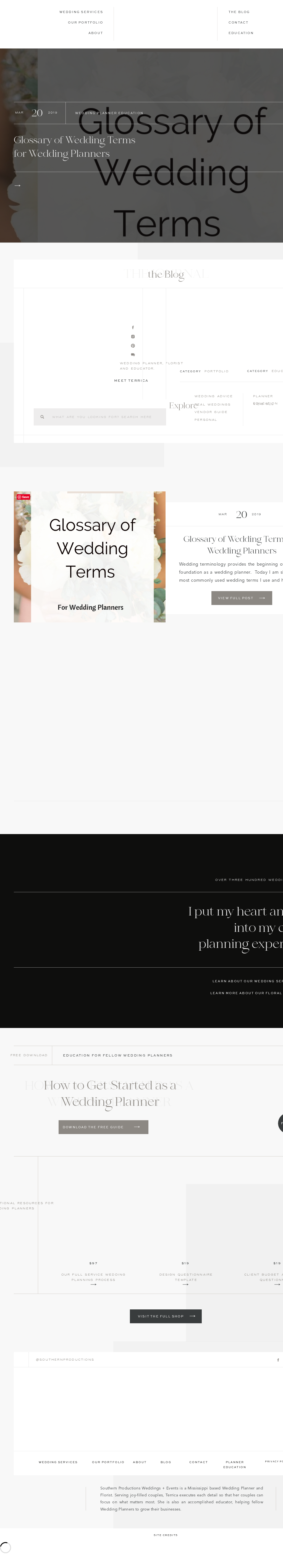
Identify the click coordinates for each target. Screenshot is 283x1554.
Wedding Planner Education (109, 113)
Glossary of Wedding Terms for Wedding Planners (74, 147)
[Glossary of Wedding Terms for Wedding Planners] (17, 185)
